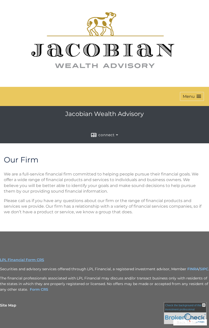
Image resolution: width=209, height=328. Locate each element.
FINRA (193, 269)
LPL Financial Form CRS (22, 259)
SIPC (204, 269)
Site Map (8, 305)
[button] (192, 96)
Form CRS (39, 289)
